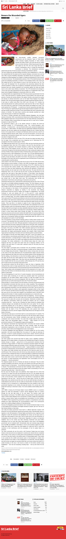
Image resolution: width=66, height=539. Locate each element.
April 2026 (48, 36)
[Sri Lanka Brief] (2, 21)
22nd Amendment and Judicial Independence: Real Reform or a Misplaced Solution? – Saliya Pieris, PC (56, 73)
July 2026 (48, 30)
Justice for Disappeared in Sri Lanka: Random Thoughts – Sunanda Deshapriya (54, 59)
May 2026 (48, 34)
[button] (63, 8)
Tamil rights (27, 459)
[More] (63, 20)
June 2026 (48, 32)
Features (3, 17)
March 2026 (48, 38)
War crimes (33, 459)
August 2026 (48, 28)
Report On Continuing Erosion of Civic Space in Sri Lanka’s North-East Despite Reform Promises (57, 65)
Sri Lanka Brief (7, 20)
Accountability (16, 459)
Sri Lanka (22, 459)
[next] (64, 11)
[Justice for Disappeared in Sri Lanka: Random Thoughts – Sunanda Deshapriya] (55, 50)
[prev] (62, 11)
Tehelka (3, 452)
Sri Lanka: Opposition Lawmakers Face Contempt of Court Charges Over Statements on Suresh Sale (56, 79)
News (8, 17)
